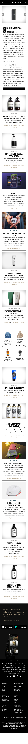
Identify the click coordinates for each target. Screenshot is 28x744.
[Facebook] (14, 676)
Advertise (4, 708)
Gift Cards (17, 690)
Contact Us (5, 698)
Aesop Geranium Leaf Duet (14, 116)
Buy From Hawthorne (18, 322)
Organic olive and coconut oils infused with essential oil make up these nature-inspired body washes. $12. (14, 430)
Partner (10, 308)
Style (3, 686)
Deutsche (17, 699)
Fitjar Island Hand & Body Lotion (14, 155)
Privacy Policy (18, 708)
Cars (3, 688)
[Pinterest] (21, 676)
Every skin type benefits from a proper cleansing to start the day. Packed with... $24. (14, 591)
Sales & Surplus (18, 689)
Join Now (14, 208)
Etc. (3, 692)
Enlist (3, 710)
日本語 (15, 700)
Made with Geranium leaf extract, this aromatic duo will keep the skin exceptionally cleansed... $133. (14, 120)
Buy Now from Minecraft (14, 478)
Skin (8, 25)
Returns (4, 699)
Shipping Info (5, 700)
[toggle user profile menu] (23, 2)
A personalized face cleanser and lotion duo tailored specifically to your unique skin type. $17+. (14, 317)
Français (16, 698)
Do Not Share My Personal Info (18, 711)
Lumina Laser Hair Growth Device (14, 504)
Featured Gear (14, 191)
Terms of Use (17, 706)
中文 (15, 702)
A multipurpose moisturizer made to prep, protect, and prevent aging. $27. (14, 278)
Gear (3, 685)
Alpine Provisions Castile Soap (14, 424)
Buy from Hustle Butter (14, 248)
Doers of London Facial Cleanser (14, 586)
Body (4, 25)
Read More (7, 125)
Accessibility (17, 709)
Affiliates (4, 709)
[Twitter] (7, 676)
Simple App (14, 193)
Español (16, 696)
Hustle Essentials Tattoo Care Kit (14, 234)
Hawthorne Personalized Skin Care (14, 312)
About (3, 706)
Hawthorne (17, 308)
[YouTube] (10, 676)
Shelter (4, 689)
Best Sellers (17, 686)
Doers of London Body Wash (14, 544)
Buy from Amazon (14, 518)
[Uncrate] (14, 2)
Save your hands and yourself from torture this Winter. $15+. (14, 391)
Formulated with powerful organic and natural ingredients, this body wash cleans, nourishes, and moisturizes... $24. (14, 550)
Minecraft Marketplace (14, 463)
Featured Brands (19, 688)
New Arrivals (17, 685)
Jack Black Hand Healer (14, 388)
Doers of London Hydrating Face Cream (14, 274)
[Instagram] (17, 676)
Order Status (5, 696)
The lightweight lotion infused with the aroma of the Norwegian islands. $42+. (14, 160)
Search (20, 2)
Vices (3, 690)
